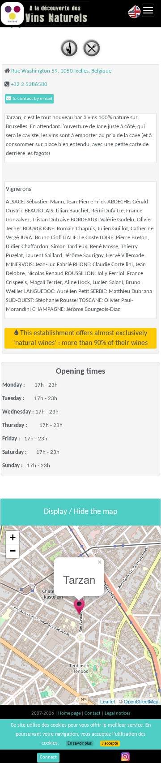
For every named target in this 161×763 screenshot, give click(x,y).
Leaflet (107, 701)
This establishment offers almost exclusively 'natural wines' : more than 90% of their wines (80, 338)
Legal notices (117, 713)
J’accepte (110, 743)
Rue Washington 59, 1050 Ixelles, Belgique (61, 71)
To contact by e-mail (31, 98)
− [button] (13, 550)
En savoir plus (80, 743)
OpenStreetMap (141, 701)
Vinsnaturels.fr (44, 13)
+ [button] (13, 537)
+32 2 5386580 (29, 84)
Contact (93, 713)
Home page (69, 713)
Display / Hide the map (80, 512)
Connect (48, 757)
